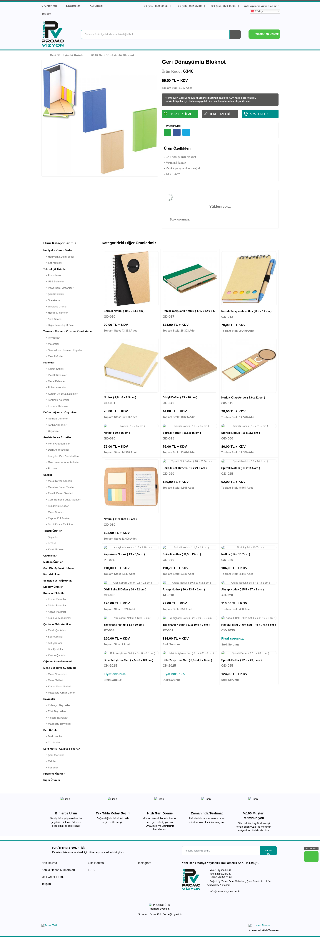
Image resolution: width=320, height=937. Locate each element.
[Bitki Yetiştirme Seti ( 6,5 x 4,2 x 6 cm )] (190, 653)
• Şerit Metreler (53, 754)
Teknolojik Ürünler (54, 269)
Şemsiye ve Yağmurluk (57, 580)
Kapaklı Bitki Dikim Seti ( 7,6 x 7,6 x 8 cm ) (248, 624)
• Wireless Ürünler (55, 306)
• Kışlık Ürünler (53, 549)
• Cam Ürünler (53, 356)
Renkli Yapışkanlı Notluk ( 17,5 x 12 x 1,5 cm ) (192, 310)
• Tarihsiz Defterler (55, 418)
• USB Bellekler (53, 281)
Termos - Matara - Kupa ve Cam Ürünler (68, 331)
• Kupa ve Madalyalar (57, 617)
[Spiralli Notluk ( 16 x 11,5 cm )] (248, 426)
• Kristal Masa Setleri (57, 686)
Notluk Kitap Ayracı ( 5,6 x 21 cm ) (243, 397)
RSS (91, 870)
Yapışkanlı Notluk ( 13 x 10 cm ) (124, 624)
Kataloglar (73, 5)
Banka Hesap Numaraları (58, 870)
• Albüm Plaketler (54, 605)
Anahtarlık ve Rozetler (57, 437)
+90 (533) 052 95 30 (189, 5)
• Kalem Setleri (53, 368)
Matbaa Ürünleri (53, 561)
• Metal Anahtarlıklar (56, 443)
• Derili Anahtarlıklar (56, 449)
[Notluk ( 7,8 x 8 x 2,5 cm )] (131, 365)
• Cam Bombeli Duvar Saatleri (62, 499)
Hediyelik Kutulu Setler (57, 250)
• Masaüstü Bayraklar (57, 723)
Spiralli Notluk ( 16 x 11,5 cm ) (240, 432)
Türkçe (258, 11)
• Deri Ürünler (52, 736)
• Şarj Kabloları (53, 293)
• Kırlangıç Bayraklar (56, 705)
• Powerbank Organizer (58, 287)
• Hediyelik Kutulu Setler (58, 256)
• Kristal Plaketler (54, 599)
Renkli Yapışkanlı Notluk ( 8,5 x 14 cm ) (246, 311)
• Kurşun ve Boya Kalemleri (60, 393)
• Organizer (51, 430)
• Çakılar (49, 761)
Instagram (144, 862)
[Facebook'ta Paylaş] (177, 132)
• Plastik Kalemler (55, 374)
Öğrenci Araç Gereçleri (57, 661)
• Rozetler (50, 468)
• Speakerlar (52, 300)
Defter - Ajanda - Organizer (60, 412)
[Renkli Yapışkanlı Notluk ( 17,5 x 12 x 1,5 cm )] (190, 278)
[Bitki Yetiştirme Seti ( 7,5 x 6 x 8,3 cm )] (131, 653)
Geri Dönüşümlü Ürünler (67, 55)
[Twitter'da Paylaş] (186, 132)
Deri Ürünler (50, 730)
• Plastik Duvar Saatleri (58, 493)
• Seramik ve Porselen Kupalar (62, 350)
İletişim (46, 13)
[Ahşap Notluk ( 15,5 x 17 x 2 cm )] (248, 583)
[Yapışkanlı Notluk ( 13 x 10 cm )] (131, 618)
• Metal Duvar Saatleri (57, 480)
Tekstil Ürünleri (52, 530)
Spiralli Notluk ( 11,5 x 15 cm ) (182, 432)
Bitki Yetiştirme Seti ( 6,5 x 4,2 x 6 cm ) (187, 660)
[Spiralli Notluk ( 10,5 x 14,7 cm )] (131, 278)
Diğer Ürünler (51, 779)
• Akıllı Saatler (52, 318)
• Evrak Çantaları (54, 630)
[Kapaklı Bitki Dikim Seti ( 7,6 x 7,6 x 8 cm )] (248, 618)
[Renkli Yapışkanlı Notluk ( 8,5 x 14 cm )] (248, 279)
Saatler (47, 474)
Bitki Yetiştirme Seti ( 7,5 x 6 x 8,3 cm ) (128, 660)
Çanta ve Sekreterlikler (57, 624)
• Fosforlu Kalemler (56, 406)
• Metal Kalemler (54, 381)
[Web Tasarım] (264, 926)
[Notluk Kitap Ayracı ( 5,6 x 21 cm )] (248, 365)
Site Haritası (96, 862)
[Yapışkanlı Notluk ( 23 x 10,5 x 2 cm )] (190, 618)
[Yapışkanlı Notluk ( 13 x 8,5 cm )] (131, 548)
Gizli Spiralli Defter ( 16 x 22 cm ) (125, 589)
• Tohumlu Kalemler (56, 399)
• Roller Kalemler (54, 387)
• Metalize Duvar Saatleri (59, 487)
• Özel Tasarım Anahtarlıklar (61, 462)
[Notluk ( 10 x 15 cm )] (131, 426)
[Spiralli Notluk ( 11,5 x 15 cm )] (190, 426)
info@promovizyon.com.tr (261, 5)
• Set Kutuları (52, 262)
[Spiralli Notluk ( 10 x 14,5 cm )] (248, 461)
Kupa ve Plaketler (54, 593)
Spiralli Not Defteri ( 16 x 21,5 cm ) (185, 468)
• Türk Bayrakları (54, 711)
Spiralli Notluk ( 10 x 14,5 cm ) (240, 468)
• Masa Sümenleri (55, 674)
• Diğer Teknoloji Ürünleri (59, 325)
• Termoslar (51, 337)
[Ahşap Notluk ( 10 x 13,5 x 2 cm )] (190, 583)
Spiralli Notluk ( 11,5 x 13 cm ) (182, 554)
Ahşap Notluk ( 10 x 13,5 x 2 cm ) (184, 589)
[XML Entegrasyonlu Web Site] (99, 926)
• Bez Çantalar (53, 649)
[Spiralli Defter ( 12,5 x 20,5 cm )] (248, 653)
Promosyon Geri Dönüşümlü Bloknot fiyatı (189, 97)
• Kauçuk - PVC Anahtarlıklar (61, 455)
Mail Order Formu (52, 876)
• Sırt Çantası (52, 642)
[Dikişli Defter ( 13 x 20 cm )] (190, 365)
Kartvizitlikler (51, 574)
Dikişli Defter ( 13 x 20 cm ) (180, 397)
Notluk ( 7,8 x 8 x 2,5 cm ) (120, 397)
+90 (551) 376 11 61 (223, 5)
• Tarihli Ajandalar (54, 424)
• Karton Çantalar (54, 655)
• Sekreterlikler (53, 636)
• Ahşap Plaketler (54, 611)
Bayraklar (49, 698)
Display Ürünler (53, 586)
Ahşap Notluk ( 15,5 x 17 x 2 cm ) (242, 589)
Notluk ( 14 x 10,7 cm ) (235, 554)
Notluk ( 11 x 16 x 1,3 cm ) (120, 519)
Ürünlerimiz (49, 5)
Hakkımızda (49, 862)
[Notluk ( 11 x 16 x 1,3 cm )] (131, 486)
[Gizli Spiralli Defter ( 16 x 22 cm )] (131, 583)
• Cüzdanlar (51, 742)
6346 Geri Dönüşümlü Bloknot (112, 55)
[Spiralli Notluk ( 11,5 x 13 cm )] (190, 548)
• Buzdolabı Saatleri (56, 505)
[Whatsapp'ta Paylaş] (167, 132)
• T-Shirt (49, 543)
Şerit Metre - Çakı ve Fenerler (61, 748)
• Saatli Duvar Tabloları (58, 524)
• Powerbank (52, 275)
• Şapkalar (50, 537)
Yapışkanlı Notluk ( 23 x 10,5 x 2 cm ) (186, 624)
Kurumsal (97, 5)
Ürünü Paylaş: (173, 126)
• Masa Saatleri (53, 512)
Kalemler (48, 362)
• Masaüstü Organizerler (59, 692)
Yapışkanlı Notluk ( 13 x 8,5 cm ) (124, 554)
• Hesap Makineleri (55, 312)
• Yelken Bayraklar (55, 717)
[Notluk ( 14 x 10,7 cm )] (248, 548)
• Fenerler (50, 767)
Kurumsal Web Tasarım (264, 930)
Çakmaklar (49, 555)
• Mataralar (51, 343)
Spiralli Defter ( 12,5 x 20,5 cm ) (241, 660)
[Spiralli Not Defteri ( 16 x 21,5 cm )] (190, 461)
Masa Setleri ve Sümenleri (59, 667)
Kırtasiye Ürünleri (54, 773)
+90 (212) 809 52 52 (155, 5)
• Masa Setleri (53, 680)
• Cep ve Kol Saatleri (56, 518)
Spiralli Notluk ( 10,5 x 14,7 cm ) (124, 310)
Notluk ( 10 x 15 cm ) (117, 432)
